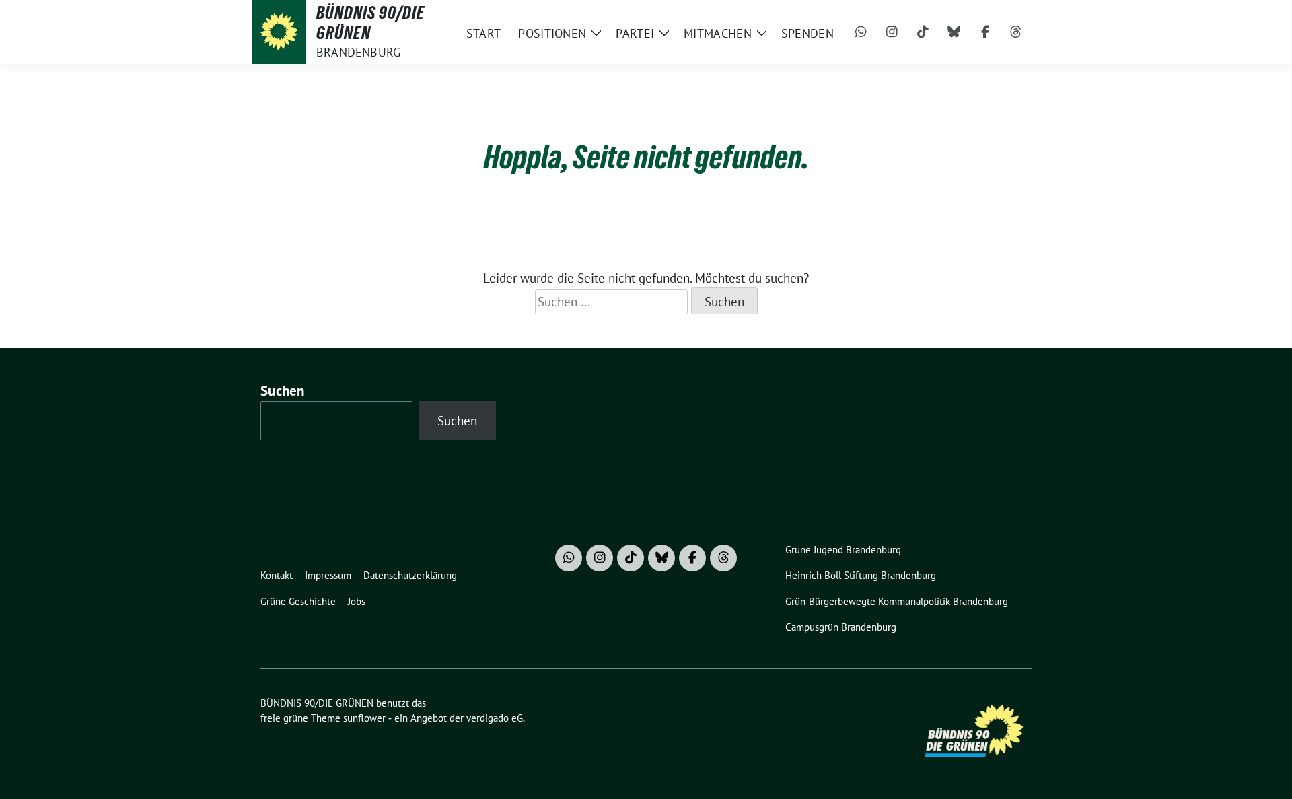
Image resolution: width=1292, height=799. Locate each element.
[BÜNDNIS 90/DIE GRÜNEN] (278, 31)
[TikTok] (923, 32)
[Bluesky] (954, 32)
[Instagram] (892, 32)
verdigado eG (494, 717)
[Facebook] (985, 32)
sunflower (364, 717)
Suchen (282, 391)
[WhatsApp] (861, 32)
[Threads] (1016, 32)
